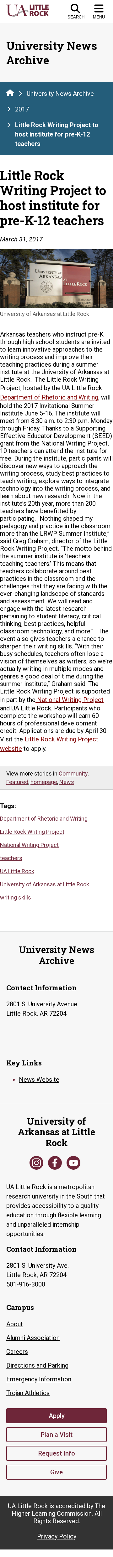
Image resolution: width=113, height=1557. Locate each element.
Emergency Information (38, 1379)
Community (73, 773)
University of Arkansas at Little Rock (44, 884)
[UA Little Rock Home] (10, 92)
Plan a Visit (57, 1434)
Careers (17, 1351)
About (14, 1324)
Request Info (56, 1453)
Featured (17, 782)
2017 (22, 109)
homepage (43, 782)
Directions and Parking (37, 1365)
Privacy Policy (56, 1536)
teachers (11, 858)
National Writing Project (29, 845)
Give (56, 1472)
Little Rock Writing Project (32, 831)
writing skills (15, 897)
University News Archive (60, 93)
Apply (57, 1416)
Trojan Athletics (28, 1393)
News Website (39, 1079)
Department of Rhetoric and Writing (44, 818)
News (66, 782)
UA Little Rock (17, 871)
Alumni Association (33, 1338)
